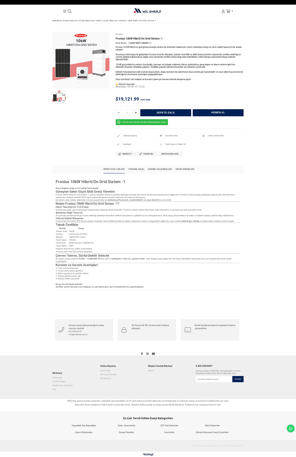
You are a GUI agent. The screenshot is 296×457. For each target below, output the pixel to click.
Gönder (238, 379)
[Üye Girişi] (223, 11)
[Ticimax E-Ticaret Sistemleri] (148, 454)
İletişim (151, 371)
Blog (54, 389)
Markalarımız (105, 378)
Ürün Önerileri (184, 169)
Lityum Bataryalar (83, 432)
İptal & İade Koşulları (108, 375)
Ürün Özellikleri (114, 169)
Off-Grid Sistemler (169, 425)
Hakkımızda (57, 378)
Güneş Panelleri (126, 432)
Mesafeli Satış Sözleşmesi (62, 386)
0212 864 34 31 (75, 331)
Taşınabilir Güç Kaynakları (84, 425)
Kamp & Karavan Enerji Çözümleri (212, 432)
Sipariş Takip (105, 371)
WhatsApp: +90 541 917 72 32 (130, 86)
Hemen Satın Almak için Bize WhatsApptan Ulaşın (144, 122)
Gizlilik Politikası (59, 382)
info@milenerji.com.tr (78, 334)
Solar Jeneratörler (127, 425)
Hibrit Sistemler (212, 425)
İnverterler (169, 432)
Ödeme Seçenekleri (160, 169)
